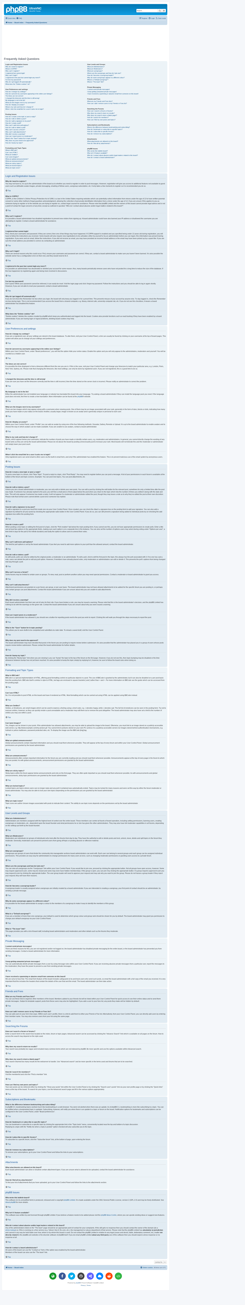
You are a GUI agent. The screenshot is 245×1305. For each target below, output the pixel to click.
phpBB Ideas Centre (109, 1215)
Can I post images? (12, 157)
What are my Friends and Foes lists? (100, 101)
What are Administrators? (95, 67)
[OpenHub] (118, 1276)
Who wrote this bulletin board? (97, 151)
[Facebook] (62, 1276)
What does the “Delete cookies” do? (17, 84)
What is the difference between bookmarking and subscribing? (108, 127)
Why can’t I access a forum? (15, 129)
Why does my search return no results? (101, 113)
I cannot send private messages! (98, 89)
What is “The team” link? (95, 82)
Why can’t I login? (11, 75)
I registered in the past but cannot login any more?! (22, 77)
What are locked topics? (13, 165)
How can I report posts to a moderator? (18, 136)
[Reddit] (109, 1276)
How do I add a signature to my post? (18, 121)
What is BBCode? (11, 150)
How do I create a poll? (13, 123)
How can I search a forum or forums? (100, 111)
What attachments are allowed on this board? (102, 141)
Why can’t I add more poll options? (17, 125)
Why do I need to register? (14, 67)
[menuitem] (19, 18)
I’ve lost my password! (13, 80)
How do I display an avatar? (15, 105)
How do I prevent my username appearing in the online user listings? (28, 94)
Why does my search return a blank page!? (102, 115)
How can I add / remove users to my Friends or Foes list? (107, 103)
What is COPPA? (11, 69)
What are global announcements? (16, 159)
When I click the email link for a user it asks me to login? (24, 109)
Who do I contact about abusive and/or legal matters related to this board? (112, 155)
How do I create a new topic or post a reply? (20, 116)
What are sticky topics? (13, 163)
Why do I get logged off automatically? (18, 82)
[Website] (52, 1276)
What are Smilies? (11, 154)
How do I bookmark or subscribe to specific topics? (104, 129)
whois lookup (10, 1230)
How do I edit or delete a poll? (15, 127)
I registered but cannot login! (15, 73)
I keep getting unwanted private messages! (102, 91)
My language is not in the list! (15, 100)
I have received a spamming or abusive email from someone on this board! (112, 94)
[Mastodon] (90, 1276)
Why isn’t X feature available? (97, 153)
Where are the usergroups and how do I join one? (104, 73)
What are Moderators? (95, 69)
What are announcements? (14, 161)
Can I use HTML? (11, 152)
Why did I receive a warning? (15, 134)
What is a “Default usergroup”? (97, 80)
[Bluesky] (99, 1276)
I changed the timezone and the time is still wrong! (22, 98)
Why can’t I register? (12, 71)
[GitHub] (81, 1276)
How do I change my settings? (15, 91)
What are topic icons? (12, 168)
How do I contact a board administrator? (101, 157)
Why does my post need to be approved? (19, 140)
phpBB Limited (69, 1200)
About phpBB (10, 1202)
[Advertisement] (85, 40)
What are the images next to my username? (20, 102)
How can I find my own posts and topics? (101, 120)
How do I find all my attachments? (98, 143)
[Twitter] (71, 1276)
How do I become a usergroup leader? (100, 75)
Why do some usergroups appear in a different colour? (106, 77)
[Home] (17, 9)
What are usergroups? (95, 71)
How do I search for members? (98, 117)
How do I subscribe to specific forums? (100, 131)
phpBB (80, 397)
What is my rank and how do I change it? (19, 107)
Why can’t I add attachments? (15, 132)
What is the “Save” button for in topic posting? (21, 138)
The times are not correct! (14, 96)
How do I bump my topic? (14, 143)
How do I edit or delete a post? (15, 119)
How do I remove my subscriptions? (99, 134)
